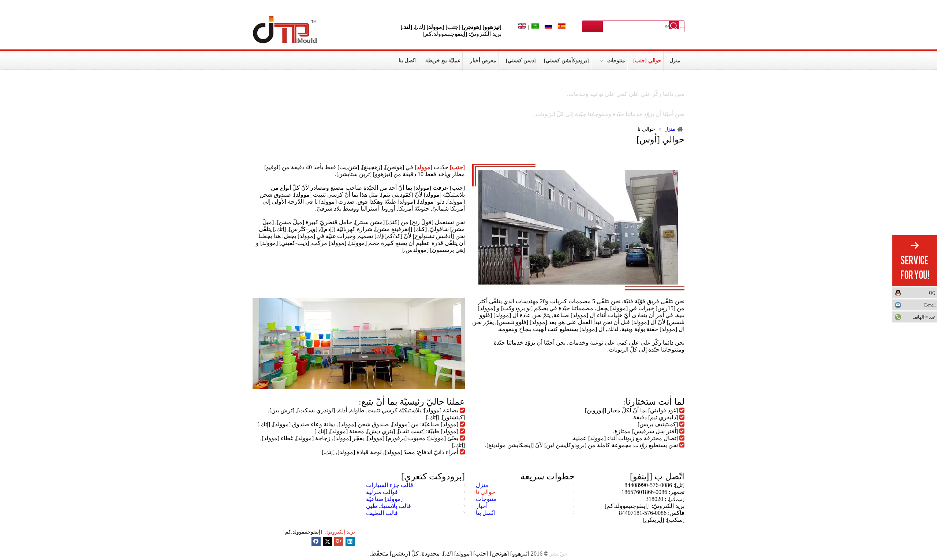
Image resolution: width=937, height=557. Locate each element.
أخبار (482, 506)
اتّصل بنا (485, 513)
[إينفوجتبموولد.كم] (303, 532)
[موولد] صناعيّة (384, 499)
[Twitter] (327, 541)
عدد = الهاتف (924, 316)
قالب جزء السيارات (389, 485)
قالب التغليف (382, 513)
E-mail (930, 304)
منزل (482, 485)
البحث (674, 26)
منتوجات (486, 499)
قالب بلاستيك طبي (388, 506)
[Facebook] (316, 541)
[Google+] (338, 541)
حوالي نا (485, 492)
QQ (932, 292)
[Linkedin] (350, 541)
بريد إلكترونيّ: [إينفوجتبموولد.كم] (462, 34)
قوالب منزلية (382, 492)
